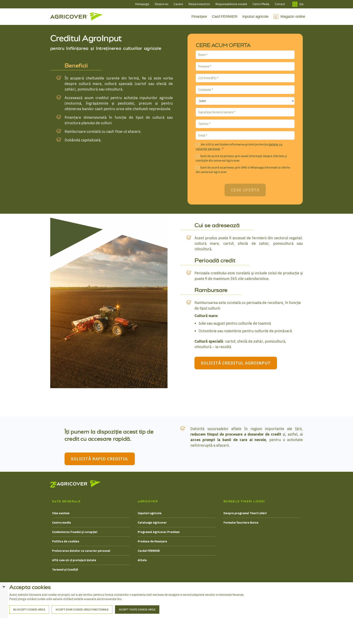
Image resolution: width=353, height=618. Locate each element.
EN (301, 4)
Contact (280, 4)
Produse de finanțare (152, 541)
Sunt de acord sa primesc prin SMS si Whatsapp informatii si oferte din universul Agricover (243, 170)
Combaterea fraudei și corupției (74, 532)
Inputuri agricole (255, 17)
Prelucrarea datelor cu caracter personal (81, 551)
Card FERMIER (224, 17)
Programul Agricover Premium (159, 532)
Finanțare (199, 17)
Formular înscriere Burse (240, 522)
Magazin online (292, 17)
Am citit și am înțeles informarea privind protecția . (239, 147)
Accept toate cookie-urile (137, 609)
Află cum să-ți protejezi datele (74, 560)
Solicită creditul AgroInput (236, 363)
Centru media (61, 522)
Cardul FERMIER (149, 551)
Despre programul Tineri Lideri (245, 513)
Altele (142, 560)
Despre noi (161, 4)
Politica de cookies (65, 541)
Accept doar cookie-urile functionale (82, 609)
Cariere (178, 4)
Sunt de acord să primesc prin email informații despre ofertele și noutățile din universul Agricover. (241, 158)
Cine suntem (60, 513)
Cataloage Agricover (152, 522)
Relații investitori (199, 4)
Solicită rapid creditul (99, 459)
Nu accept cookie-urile (29, 609)
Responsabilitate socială (231, 4)
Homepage (142, 4)
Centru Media (260, 4)
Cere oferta (245, 190)
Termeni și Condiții (65, 569)
